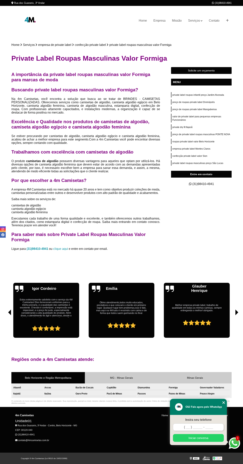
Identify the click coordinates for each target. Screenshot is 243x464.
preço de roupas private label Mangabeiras (194, 109)
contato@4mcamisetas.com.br (33, 440)
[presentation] (4, 327)
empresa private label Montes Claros (191, 148)
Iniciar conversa (198, 438)
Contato (214, 20)
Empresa (159, 20)
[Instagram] (3, 229)
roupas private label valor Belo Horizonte (193, 141)
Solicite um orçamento (201, 70)
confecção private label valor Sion (189, 156)
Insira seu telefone (198, 419)
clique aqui (60, 248)
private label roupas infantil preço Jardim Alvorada (198, 95)
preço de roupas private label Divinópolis (193, 102)
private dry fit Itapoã (182, 127)
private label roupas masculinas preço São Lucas (197, 163)
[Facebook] (3, 235)
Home (143, 20)
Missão (177, 20)
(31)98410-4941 (223, 3)
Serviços (194, 20)
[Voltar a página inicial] (30, 20)
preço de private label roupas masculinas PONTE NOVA (201, 134)
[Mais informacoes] (227, 20)
